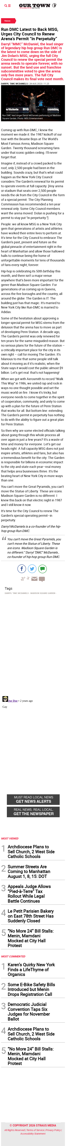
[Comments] (42, 568)
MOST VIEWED (9, 838)
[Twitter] (32, 568)
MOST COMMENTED (13, 956)
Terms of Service (35, 1130)
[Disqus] (33, 644)
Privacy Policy (53, 1130)
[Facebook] (21, 568)
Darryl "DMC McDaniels (14, 83)
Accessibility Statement (33, 1133)
